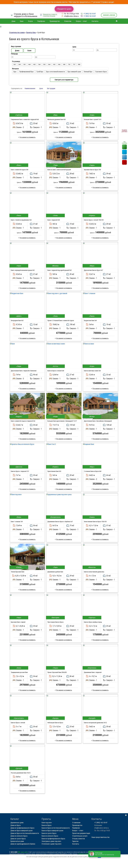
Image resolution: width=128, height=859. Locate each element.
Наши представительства (100, 837)
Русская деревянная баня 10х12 (20, 773)
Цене (41, 88)
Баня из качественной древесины (94, 572)
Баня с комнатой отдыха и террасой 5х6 (23, 421)
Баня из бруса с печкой (18, 723)
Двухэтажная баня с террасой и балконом (23, 371)
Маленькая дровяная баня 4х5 (56, 119)
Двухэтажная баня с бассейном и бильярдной (98, 421)
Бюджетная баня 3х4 (90, 320)
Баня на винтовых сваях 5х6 (92, 371)
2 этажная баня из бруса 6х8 (92, 471)
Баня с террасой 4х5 (53, 220)
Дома (17, 51)
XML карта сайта (23, 852)
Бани (29, 51)
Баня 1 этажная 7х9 (17, 521)
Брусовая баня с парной (18, 622)
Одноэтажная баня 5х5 (54, 471)
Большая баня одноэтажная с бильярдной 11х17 (62, 421)
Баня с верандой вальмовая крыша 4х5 (23, 270)
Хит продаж (51, 88)
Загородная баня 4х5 (17, 320)
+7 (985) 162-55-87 (89, 14)
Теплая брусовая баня (17, 572)
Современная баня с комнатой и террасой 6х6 (25, 119)
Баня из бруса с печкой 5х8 (55, 371)
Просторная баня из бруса (55, 622)
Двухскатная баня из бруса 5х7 (93, 270)
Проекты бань (31, 32)
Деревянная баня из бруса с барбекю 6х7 (60, 521)
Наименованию (30, 88)
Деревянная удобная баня (55, 572)
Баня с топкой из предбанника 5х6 (21, 220)
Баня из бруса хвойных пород (93, 622)
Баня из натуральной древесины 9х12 (95, 723)
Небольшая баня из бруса (55, 723)
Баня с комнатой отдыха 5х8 (19, 170)
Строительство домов (17, 32)
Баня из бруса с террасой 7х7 (20, 471)
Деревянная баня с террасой (92, 672)
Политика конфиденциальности (87, 854)
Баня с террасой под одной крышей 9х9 (59, 270)
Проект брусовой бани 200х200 (57, 672)
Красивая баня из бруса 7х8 (92, 170)
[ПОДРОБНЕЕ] (27, 104)
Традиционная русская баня (19, 672)
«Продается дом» (64, 9)
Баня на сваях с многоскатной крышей (59, 170)
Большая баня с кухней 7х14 (92, 119)
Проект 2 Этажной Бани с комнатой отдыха (60, 320)
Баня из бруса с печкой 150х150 (94, 220)
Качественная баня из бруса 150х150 (95, 521)
